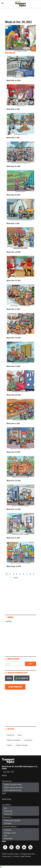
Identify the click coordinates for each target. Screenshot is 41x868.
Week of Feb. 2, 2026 (13, 137)
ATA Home (7, 823)
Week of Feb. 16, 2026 (13, 80)
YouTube (18, 847)
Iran (19, 735)
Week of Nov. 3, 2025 (13, 423)
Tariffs (9, 745)
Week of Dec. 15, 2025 (13, 280)
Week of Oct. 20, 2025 (13, 480)
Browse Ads (8, 811)
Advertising (6, 799)
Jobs (5, 808)
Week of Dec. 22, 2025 (13, 252)
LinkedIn (24, 847)
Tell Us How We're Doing (12, 790)
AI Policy (16, 856)
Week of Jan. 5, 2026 (13, 223)
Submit (31, 664)
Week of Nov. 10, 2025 (13, 395)
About (4, 775)
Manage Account (10, 833)
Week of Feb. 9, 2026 (13, 109)
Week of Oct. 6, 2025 (13, 538)
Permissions (8, 838)
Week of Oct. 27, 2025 (13, 452)
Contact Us (6, 781)
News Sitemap (26, 856)
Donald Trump (21, 745)
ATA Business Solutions (12, 820)
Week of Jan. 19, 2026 (13, 195)
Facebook (5, 847)
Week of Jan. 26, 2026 (13, 166)
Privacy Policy (6, 856)
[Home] (20, 4)
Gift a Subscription (23, 678)
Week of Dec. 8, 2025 (13, 309)
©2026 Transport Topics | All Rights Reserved (18, 854)
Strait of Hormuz (14, 740)
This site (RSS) (30, 847)
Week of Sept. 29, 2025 (14, 566)
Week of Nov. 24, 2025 (14, 338)
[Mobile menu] (3, 3)
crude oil (10, 735)
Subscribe (9, 678)
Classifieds (6, 805)
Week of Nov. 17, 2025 (13, 366)
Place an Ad (8, 814)
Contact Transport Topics (13, 784)
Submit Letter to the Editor (13, 787)
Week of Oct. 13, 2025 (13, 509)
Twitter (11, 847)
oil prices (28, 740)
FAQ (5, 836)
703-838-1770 (8, 772)
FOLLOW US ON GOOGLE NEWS (15, 687)
